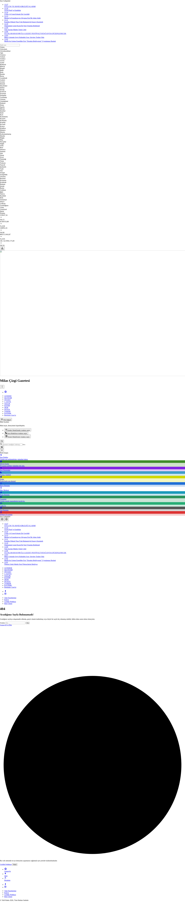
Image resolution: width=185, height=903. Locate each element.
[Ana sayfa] (5, 392)
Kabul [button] (14, 864)
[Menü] (2, 248)
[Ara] (2, 441)
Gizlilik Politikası (6, 864)
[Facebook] (5, 591)
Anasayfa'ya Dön (6, 625)
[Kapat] (2, 450)
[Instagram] (5, 594)
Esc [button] (24, 444)
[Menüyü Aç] (2, 387)
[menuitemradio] (17, 429)
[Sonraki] (6, 519)
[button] (2, 447)
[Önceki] (2, 519)
